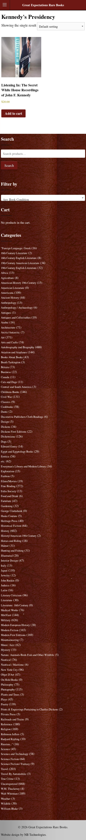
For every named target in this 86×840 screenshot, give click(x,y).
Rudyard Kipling (10, 739)
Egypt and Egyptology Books (17, 451)
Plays (4, 699)
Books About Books (12, 357)
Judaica (5, 585)
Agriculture (7, 278)
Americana (7, 293)
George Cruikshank (11, 511)
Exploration (7, 471)
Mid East (6, 615)
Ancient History (10, 297)
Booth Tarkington (10, 362)
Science (5, 749)
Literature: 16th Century (14, 605)
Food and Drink (9, 496)
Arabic (5, 322)
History (5, 531)
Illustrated (7, 556)
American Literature (12, 288)
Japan (4, 570)
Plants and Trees (10, 694)
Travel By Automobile (13, 774)
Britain (5, 367)
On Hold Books (9, 680)
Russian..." (7, 744)
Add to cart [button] (13, 113)
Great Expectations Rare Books (43, 5)
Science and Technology (14, 754)
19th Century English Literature (19, 268)
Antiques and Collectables (16, 317)
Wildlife (6, 803)
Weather (5, 799)
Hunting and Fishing (12, 550)
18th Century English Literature (19, 258)
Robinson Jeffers (10, 734)
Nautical (6, 660)
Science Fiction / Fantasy (15, 764)
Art (3, 337)
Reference (6, 724)
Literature (6, 600)
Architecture (8, 327)
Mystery (5, 650)
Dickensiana (8, 436)
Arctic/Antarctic (10, 332)
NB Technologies (35, 834)
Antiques (6, 313)
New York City (9, 670)
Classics (5, 402)
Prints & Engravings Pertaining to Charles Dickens (29, 709)
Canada (5, 377)
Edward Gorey (9, 446)
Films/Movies (9, 481)
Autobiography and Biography (17, 347)
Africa (4, 273)
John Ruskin (7, 580)
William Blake (9, 809)
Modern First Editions (13, 635)
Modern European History (15, 625)
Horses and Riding (11, 541)
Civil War (6, 397)
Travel (4, 769)
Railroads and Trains (12, 719)
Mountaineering (10, 640)
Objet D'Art (7, 675)
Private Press (8, 714)
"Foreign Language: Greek (16, 248)
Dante (4, 412)
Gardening (7, 506)
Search (9, 165)
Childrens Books (10, 392)
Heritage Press (9, 521)
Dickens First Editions (13, 432)
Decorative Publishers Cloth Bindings (22, 417)
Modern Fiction (9, 630)
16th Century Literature (14, 253)
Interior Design (9, 560)
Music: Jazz (8, 645)
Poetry (4, 704)
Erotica (5, 456)
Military (5, 620)
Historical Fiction (11, 526)
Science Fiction (10, 759)
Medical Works (9, 610)
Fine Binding (8, 486)
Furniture (6, 501)
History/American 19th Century (18, 536)
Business (6, 372)
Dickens (5, 427)
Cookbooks (7, 407)
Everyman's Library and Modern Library (23, 466)
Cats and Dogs (9, 382)
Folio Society (8, 491)
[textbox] (43, 199)
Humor (5, 546)
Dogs (4, 441)
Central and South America (16, 387)
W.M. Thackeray (10, 789)
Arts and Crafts (9, 342)
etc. (3, 461)
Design (5, 422)
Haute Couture (9, 516)
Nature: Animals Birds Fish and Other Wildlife (27, 655)
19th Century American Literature (20, 263)
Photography (8, 689)
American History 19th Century (18, 283)
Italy (3, 566)
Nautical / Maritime (12, 665)
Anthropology (8, 303)
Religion (6, 729)
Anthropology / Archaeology (17, 307)
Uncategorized (9, 784)
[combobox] (43, 198)
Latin (4, 590)
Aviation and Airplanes (14, 352)
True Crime (7, 779)
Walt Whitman (9, 793)
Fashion (5, 476)
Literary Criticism (11, 595)
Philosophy (7, 684)
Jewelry (5, 575)
